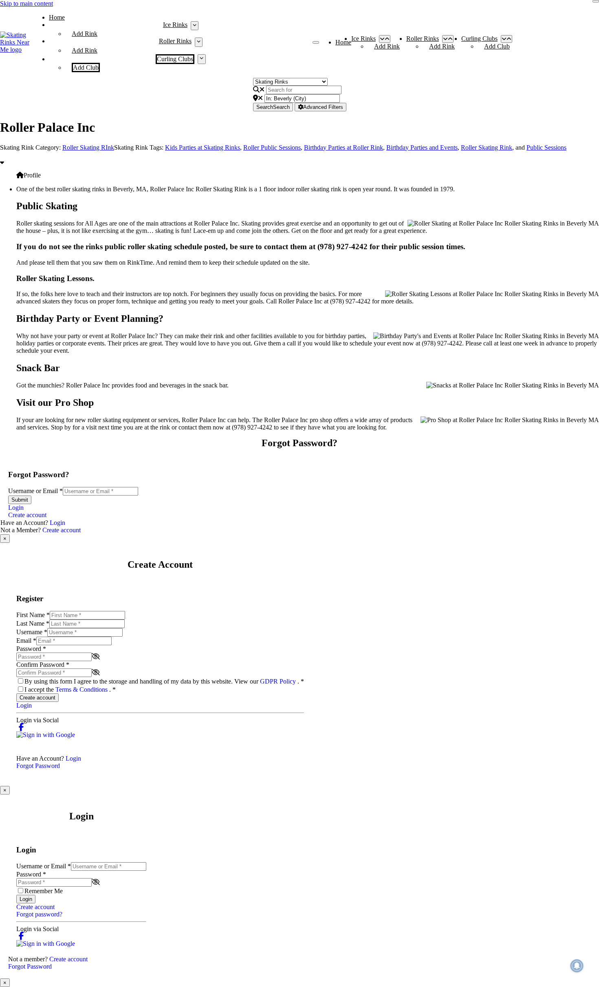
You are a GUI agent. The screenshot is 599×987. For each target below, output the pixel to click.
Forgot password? (39, 914)
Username (31, 631)
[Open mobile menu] (316, 42)
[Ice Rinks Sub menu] (194, 25)
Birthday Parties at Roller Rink (343, 147)
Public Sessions (546, 147)
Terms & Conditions (82, 689)
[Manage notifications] (577, 965)
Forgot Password (38, 765)
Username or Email (35, 490)
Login (16, 507)
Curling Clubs (175, 58)
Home (57, 17)
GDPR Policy (278, 681)
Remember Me (43, 890)
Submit (19, 500)
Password (31, 648)
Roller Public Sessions (272, 147)
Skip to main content (26, 3)
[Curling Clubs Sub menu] (201, 59)
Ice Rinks (175, 24)
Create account (27, 514)
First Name (33, 614)
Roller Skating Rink (486, 147)
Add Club (86, 67)
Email (26, 640)
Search (273, 107)
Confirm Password (42, 664)
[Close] (595, 1)
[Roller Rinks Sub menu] (199, 42)
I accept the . (70, 689)
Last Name (32, 623)
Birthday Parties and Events (422, 147)
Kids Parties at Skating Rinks (202, 147)
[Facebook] (21, 727)
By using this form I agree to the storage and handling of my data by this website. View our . (164, 681)
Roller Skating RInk (88, 147)
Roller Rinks (175, 41)
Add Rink (84, 33)
